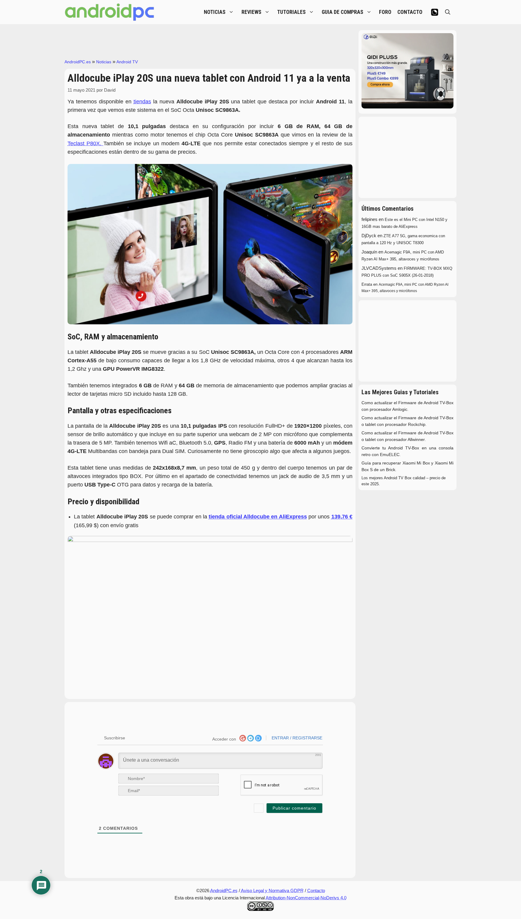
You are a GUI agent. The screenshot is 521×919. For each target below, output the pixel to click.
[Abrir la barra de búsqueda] (447, 12)
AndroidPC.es (78, 61)
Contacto (316, 890)
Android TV (127, 61)
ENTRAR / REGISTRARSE (296, 737)
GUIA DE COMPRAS (342, 12)
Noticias (103, 61)
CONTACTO (409, 12)
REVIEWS (251, 12)
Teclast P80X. (85, 143)
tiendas (142, 102)
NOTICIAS (215, 12)
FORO (385, 12)
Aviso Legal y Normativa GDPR (272, 890)
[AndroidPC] (110, 12)
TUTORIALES (291, 12)
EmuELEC (389, 454)
